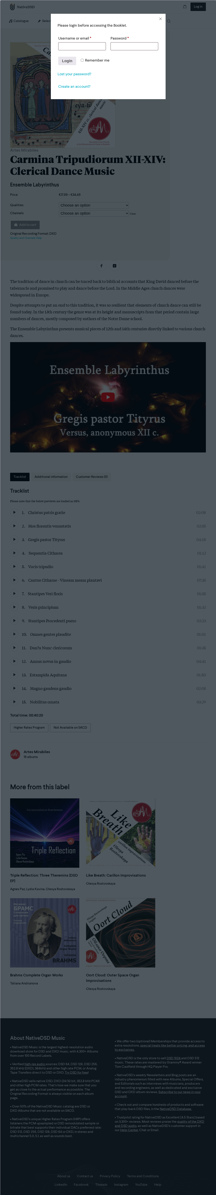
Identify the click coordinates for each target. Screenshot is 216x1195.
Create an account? (74, 87)
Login (67, 61)
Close (160, 19)
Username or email (74, 38)
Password (120, 38)
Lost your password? (74, 74)
